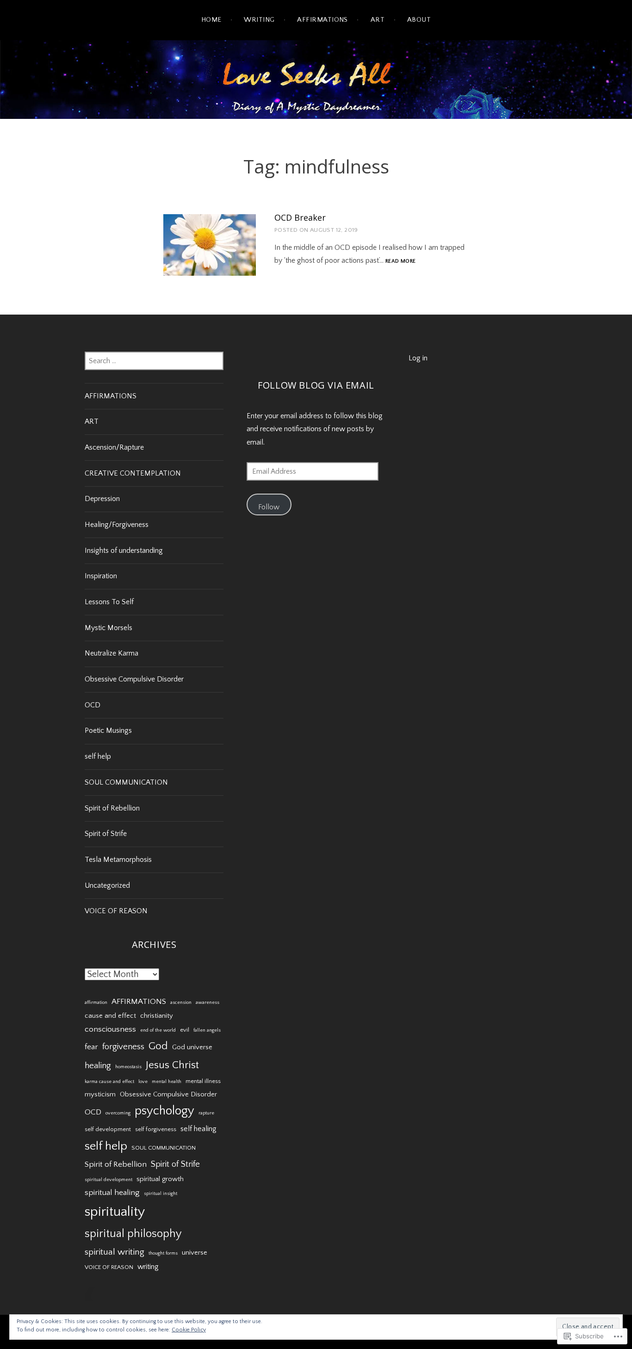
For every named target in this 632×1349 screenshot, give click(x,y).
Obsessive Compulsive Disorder (134, 679)
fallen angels (207, 1030)
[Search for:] (154, 361)
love (143, 1081)
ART (377, 20)
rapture (206, 1113)
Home (211, 20)
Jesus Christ (172, 1065)
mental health (166, 1081)
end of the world (158, 1030)
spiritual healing (112, 1192)
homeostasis (128, 1067)
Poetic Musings (108, 730)
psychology (164, 1111)
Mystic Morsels (108, 628)
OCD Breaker (300, 217)
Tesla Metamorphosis (118, 859)
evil (184, 1030)
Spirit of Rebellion (112, 808)
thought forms (163, 1253)
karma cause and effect (109, 1081)
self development (108, 1129)
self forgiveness (155, 1129)
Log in (418, 358)
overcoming (117, 1113)
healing (98, 1066)
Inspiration (101, 576)
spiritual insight (160, 1193)
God (158, 1046)
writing (148, 1266)
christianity (156, 1016)
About (419, 20)
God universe (192, 1047)
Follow (268, 507)
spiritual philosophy (133, 1234)
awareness (207, 1002)
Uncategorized (107, 885)
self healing (198, 1129)
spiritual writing (114, 1252)
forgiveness (123, 1047)
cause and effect (110, 1016)
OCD (92, 705)
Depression (102, 499)
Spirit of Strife (106, 833)
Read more (400, 261)
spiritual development (108, 1179)
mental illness (203, 1081)
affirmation (96, 1002)
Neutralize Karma (111, 653)
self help (98, 756)
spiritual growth (160, 1179)
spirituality (115, 1211)
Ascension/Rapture (114, 447)
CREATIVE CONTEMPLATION (133, 473)
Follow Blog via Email (316, 385)
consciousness (110, 1029)
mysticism (100, 1094)
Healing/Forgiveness (117, 524)
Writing (259, 20)
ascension (181, 1002)
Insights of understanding (124, 550)
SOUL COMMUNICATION (126, 782)
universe (194, 1252)
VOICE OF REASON (116, 911)
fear (91, 1047)
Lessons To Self (109, 602)
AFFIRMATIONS (110, 396)
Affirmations (322, 20)
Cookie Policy (189, 1330)
